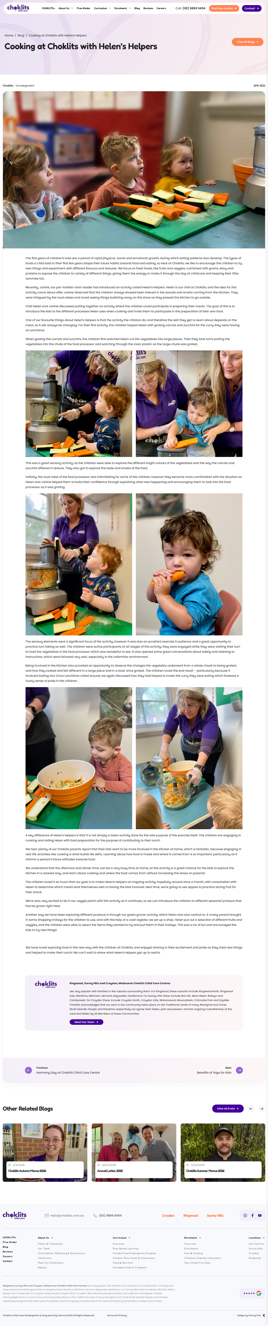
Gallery (42, 1267)
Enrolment (120, 8)
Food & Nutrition (123, 1262)
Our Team (44, 1248)
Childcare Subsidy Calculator (202, 1257)
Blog (137, 8)
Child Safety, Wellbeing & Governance (61, 1253)
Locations (255, 1237)
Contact (7, 1261)
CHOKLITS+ (48, 8)
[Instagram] (245, 1215)
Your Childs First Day (197, 1262)
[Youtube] (260, 1215)
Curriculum (100, 8)
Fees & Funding (193, 1253)
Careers (161, 8)
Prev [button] (251, 1108)
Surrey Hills (215, 1215)
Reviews (148, 8)
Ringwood (190, 1215)
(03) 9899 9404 (194, 8)
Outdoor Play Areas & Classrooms (134, 1257)
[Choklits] (18, 8)
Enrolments (191, 1248)
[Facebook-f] (252, 1215)
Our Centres (256, 1243)
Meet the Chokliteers (51, 1262)
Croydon (168, 1215)
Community (45, 1257)
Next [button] (261, 1108)
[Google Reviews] (252, 1293)
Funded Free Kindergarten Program (134, 1253)
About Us (64, 8)
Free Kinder (83, 8)
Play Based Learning (125, 1248)
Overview (119, 1243)
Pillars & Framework (50, 1243)
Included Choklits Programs (130, 1267)
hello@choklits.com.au (67, 1215)
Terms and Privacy (117, 1315)
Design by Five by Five (249, 1315)
